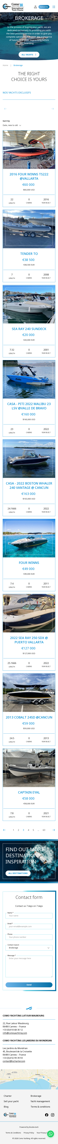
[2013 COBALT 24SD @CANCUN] (29, 692)
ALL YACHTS (27, 54)
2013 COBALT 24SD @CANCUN (29, 717)
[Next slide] (52, 109)
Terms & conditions (40, 1106)
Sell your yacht (11, 1101)
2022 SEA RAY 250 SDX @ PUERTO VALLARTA (29, 640)
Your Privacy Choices (45, 1133)
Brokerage (18, 65)
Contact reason (13, 945)
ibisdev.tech (33, 1127)
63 (44, 830)
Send (29, 984)
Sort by (6, 121)
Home (5, 65)
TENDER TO (29, 253)
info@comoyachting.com (15, 1033)
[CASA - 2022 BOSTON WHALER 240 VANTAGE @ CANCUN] (29, 459)
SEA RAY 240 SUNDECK (29, 329)
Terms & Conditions (13, 1133)
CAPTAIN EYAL (29, 792)
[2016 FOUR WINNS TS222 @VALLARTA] (29, 150)
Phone (10, 934)
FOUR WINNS (29, 562)
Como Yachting (24, 1138)
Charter (8, 1095)
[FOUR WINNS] (29, 538)
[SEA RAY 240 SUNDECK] (29, 304)
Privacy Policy (29, 1133)
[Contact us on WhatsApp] (50, 1134)
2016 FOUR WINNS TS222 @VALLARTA (29, 176)
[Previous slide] (5, 109)
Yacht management (40, 1101)
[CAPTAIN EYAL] (29, 768)
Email (10, 923)
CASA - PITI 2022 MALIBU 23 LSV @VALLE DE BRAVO (29, 406)
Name (10, 913)
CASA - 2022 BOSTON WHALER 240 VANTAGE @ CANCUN (29, 485)
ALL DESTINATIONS (18, 873)
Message (11, 955)
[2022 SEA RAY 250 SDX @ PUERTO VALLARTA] (29, 613)
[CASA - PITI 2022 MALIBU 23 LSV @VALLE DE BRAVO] (29, 379)
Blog (6, 1106)
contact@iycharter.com (14, 1061)
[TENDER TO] (29, 229)
